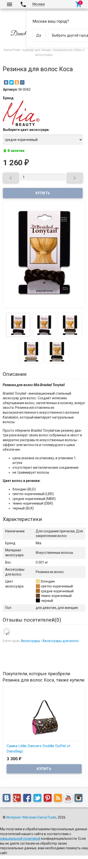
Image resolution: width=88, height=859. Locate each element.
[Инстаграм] (80, 799)
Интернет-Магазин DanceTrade (31, 817)
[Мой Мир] (22, 82)
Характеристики (22, 519)
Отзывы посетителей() (32, 620)
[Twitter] (11, 82)
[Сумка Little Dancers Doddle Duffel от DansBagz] (44, 715)
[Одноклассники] (17, 82)
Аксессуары (30, 641)
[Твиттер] (38, 799)
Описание (15, 374)
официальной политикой (20, 838)
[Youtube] (69, 799)
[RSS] (59, 799)
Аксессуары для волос (61, 641)
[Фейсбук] (28, 799)
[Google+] (18, 799)
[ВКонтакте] (6, 82)
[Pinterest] (49, 799)
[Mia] (21, 125)
